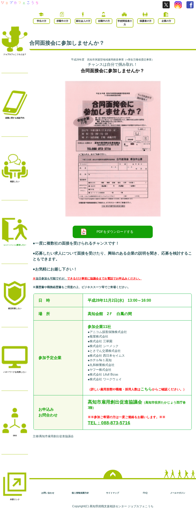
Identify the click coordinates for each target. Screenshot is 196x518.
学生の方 (41, 21)
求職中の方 (62, 21)
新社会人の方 (83, 21)
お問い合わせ (47, 492)
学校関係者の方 (125, 23)
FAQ (145, 492)
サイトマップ (112, 492)
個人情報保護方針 (80, 492)
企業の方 (166, 21)
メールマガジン (177, 492)
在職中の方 (104, 21)
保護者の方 (146, 21)
